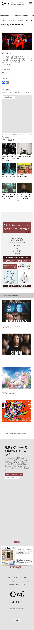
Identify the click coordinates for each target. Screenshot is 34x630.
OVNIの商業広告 (9, 581)
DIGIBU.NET (16, 295)
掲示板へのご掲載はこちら (17, 261)
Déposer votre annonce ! (17, 257)
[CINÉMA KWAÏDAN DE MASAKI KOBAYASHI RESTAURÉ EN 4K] (12, 330)
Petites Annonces (17, 240)
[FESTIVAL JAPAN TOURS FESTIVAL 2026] (9, 430)
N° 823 (3, 27)
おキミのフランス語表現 (17, 286)
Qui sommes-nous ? (17, 584)
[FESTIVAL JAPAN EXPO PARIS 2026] (8, 397)
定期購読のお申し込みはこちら (14, 474)
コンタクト (24, 577)
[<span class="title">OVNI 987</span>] (17, 546)
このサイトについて (11, 577)
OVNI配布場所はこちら (12, 477)
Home (3, 20)
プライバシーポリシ (23, 581)
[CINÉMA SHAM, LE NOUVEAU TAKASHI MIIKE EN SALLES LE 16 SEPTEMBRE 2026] (12, 364)
